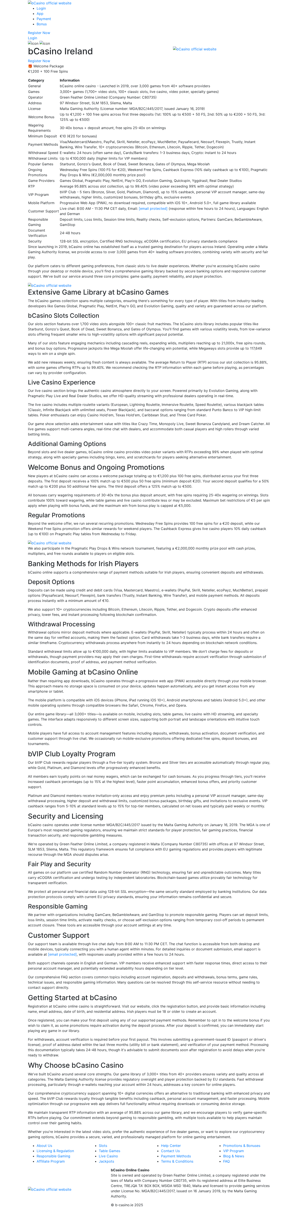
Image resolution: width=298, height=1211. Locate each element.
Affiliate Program (51, 1161)
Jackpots (106, 1161)
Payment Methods (176, 1156)
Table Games (109, 1151)
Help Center (171, 1145)
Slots (103, 1145)
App (40, 13)
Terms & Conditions (177, 1161)
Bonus (42, 24)
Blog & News (233, 1156)
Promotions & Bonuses (241, 1145)
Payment (44, 19)
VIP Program (233, 1151)
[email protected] (153, 208)
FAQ (226, 1161)
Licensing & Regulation (55, 1151)
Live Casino (108, 1156)
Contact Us (170, 1151)
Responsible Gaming (53, 1156)
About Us (44, 1145)
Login (41, 8)
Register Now (39, 33)
